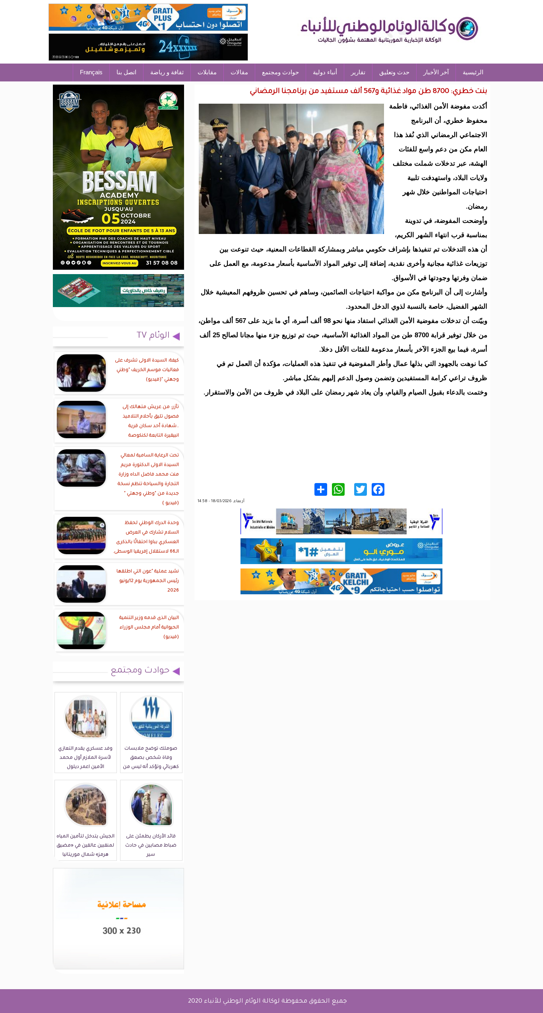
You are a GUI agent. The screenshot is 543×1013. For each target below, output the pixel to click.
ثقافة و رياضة (167, 72)
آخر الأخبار (436, 72)
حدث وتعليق (394, 72)
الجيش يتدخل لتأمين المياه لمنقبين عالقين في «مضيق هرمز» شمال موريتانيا (85, 846)
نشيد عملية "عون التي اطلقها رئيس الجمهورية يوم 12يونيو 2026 (147, 581)
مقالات (239, 72)
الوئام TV (153, 336)
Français (91, 72)
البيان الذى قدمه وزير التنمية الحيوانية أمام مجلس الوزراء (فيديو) (149, 628)
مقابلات (207, 72)
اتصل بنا (126, 72)
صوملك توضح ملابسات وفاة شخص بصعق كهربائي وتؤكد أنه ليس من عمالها (151, 762)
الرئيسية (473, 72)
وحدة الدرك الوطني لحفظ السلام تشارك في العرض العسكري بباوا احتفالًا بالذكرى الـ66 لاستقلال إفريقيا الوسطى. (146, 538)
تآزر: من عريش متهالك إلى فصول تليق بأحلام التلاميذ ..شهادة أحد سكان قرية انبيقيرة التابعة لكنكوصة (150, 422)
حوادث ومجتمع (280, 72)
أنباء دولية (325, 72)
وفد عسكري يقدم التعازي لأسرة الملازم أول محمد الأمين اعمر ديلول (85, 758)
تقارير (358, 72)
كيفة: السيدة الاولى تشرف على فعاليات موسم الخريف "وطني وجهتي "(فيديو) (147, 370)
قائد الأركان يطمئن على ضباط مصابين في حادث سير (150, 846)
